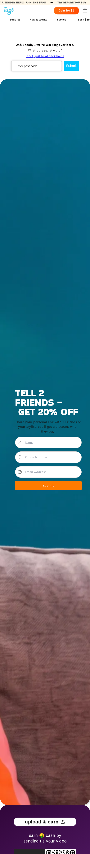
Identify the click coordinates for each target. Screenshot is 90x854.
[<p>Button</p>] (84, 10)
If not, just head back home (45, 56)
